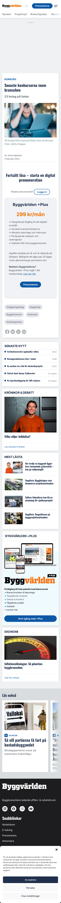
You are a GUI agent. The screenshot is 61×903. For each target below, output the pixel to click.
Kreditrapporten (14, 322)
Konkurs (10, 79)
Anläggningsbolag (15, 307)
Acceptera (30, 879)
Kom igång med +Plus (30, 618)
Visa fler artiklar (11, 677)
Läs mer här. (29, 273)
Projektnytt (21, 14)
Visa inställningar (30, 896)
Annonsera (8, 840)
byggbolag (35, 307)
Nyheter (6, 14)
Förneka (30, 887)
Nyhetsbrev (8, 824)
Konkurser (32, 314)
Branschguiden (38, 14)
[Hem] (13, 5)
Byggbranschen (14, 314)
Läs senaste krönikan (14, 446)
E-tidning (7, 830)
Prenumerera (9, 835)
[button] (56, 849)
